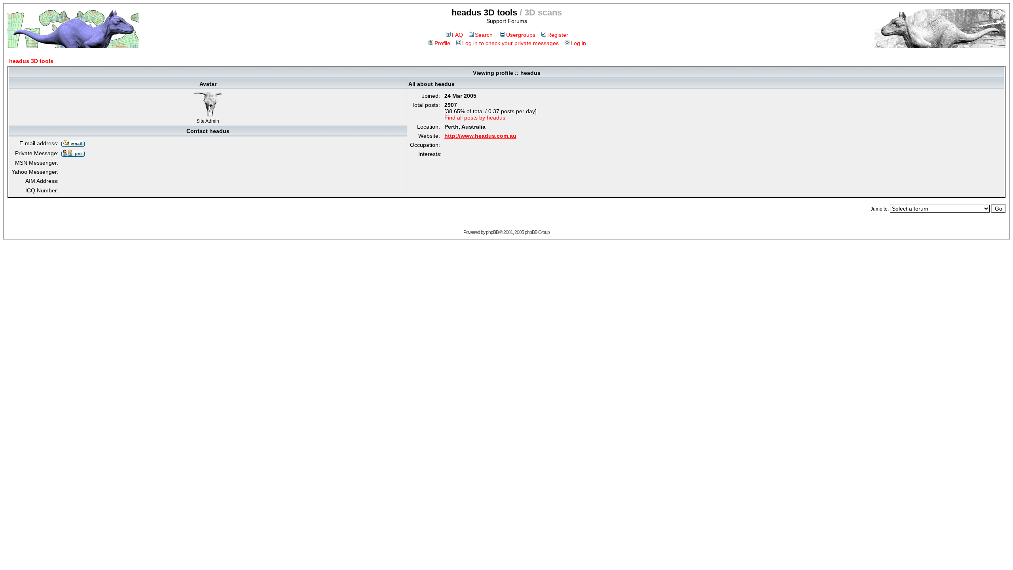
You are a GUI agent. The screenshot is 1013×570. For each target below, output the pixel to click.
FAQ (457, 35)
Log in (578, 43)
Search (484, 35)
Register (557, 35)
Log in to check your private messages (510, 43)
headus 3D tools (31, 61)
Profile (442, 43)
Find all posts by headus (474, 117)
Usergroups (520, 35)
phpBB (492, 232)
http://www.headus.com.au (480, 136)
